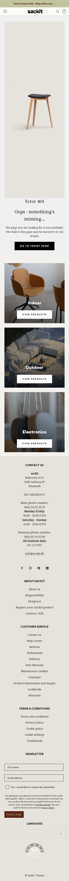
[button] (34, 851)
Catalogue (34, 677)
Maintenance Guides (34, 671)
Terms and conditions (35, 716)
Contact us (34, 634)
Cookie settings (34, 734)
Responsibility (34, 595)
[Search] (57, 11)
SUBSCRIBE (14, 814)
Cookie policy (34, 728)
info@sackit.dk (34, 553)
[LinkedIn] (47, 568)
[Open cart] (64, 11)
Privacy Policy (35, 722)
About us (34, 589)
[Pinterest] (39, 568)
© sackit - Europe (34, 875)
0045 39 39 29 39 (34, 507)
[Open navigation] (5, 11)
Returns (34, 647)
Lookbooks (34, 689)
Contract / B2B (34, 613)
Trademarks (34, 740)
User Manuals (35, 665)
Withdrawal (34, 653)
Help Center (34, 641)
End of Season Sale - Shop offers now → (34, 3)
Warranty (34, 695)
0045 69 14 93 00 (34, 536)
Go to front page (34, 246)
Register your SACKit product (34, 607)
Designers (34, 601)
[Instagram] (30, 568)
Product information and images (34, 683)
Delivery (34, 659)
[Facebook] (22, 568)
